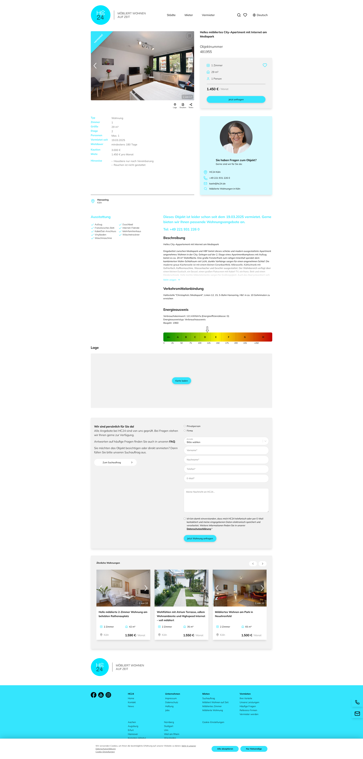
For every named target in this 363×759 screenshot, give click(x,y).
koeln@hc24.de (217, 183)
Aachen (132, 722)
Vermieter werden (249, 714)
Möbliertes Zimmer (212, 706)
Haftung (169, 706)
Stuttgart (168, 726)
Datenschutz (171, 702)
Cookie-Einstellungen (213, 722)
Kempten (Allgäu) (137, 738)
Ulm (166, 730)
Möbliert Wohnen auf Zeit (215, 702)
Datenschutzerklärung (199, 528)
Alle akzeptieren (225, 749)
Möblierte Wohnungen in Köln (224, 188)
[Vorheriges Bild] (95, 66)
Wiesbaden (170, 738)
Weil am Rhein (171, 734)
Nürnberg (169, 722)
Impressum (171, 698)
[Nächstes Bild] (190, 66)
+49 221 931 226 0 (219, 177)
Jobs (167, 710)
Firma (190, 430)
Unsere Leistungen (249, 702)
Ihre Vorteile (246, 698)
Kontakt (132, 702)
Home (131, 698)
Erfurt (131, 730)
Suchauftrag (208, 698)
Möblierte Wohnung (212, 710)
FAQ (172, 441)
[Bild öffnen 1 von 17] (142, 65)
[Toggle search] (239, 15)
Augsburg (133, 726)
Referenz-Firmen (248, 710)
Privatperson (193, 426)
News (131, 706)
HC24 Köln (214, 171)
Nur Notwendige (254, 749)
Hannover (133, 734)
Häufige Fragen (248, 706)
